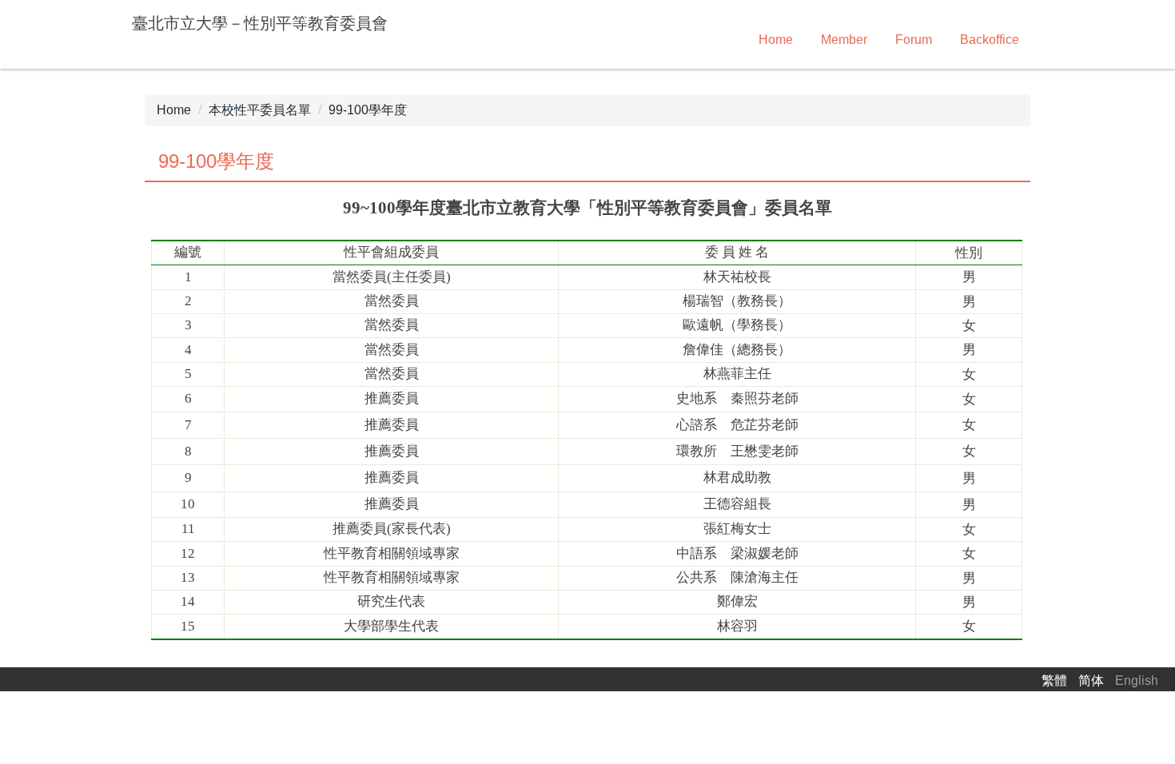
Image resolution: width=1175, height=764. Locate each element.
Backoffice (989, 39)
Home (776, 39)
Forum (913, 39)
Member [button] (844, 39)
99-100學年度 (368, 110)
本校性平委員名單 (260, 110)
